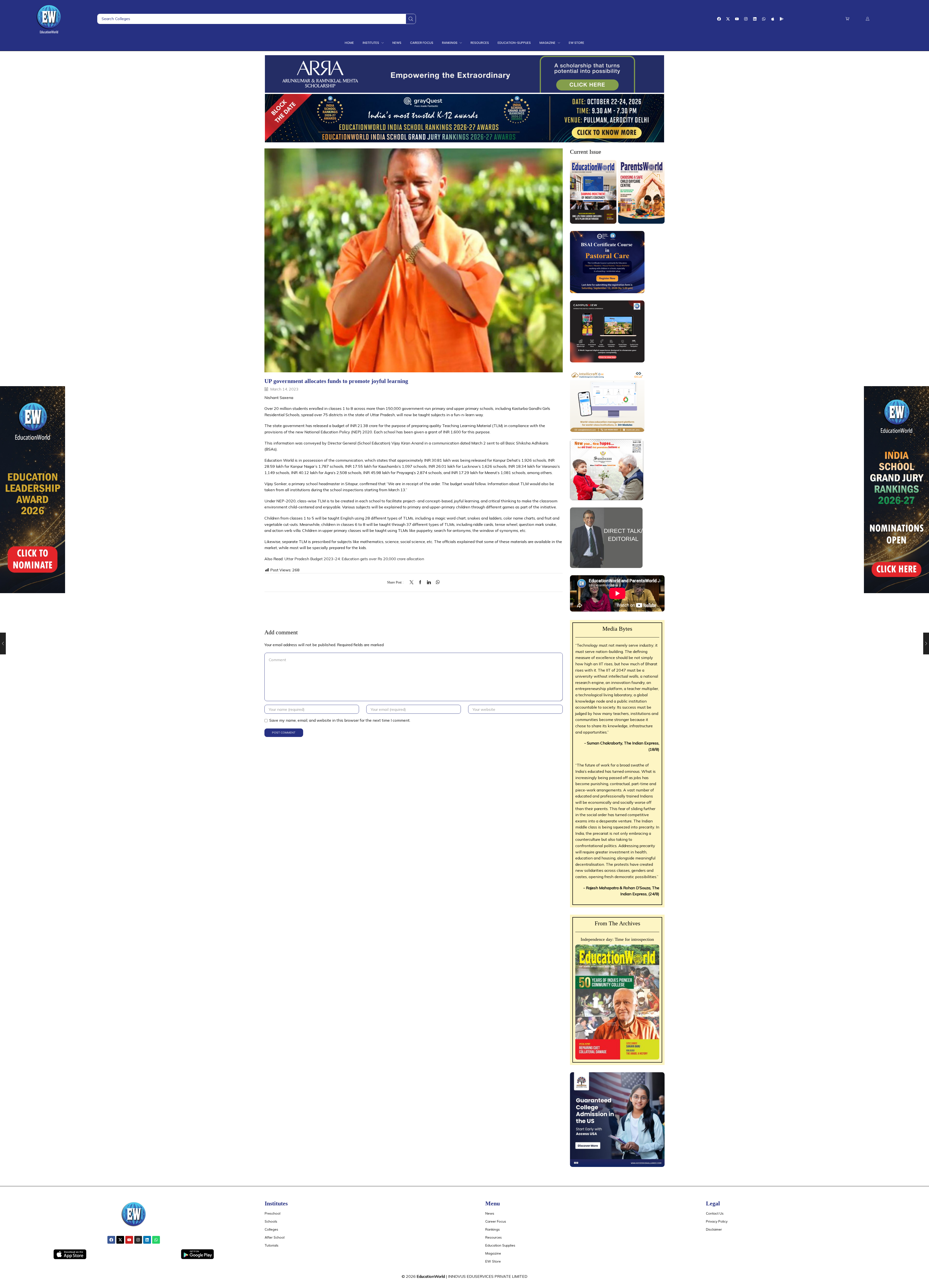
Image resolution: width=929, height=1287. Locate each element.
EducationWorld (431, 1276)
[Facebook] (719, 19)
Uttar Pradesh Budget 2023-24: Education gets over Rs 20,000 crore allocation (354, 558)
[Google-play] (782, 19)
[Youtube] (737, 19)
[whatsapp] (436, 582)
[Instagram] (746, 19)
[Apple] (773, 19)
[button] (847, 18)
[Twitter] (413, 582)
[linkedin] (429, 582)
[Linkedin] (755, 19)
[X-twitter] (728, 19)
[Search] (411, 19)
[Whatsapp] (764, 19)
